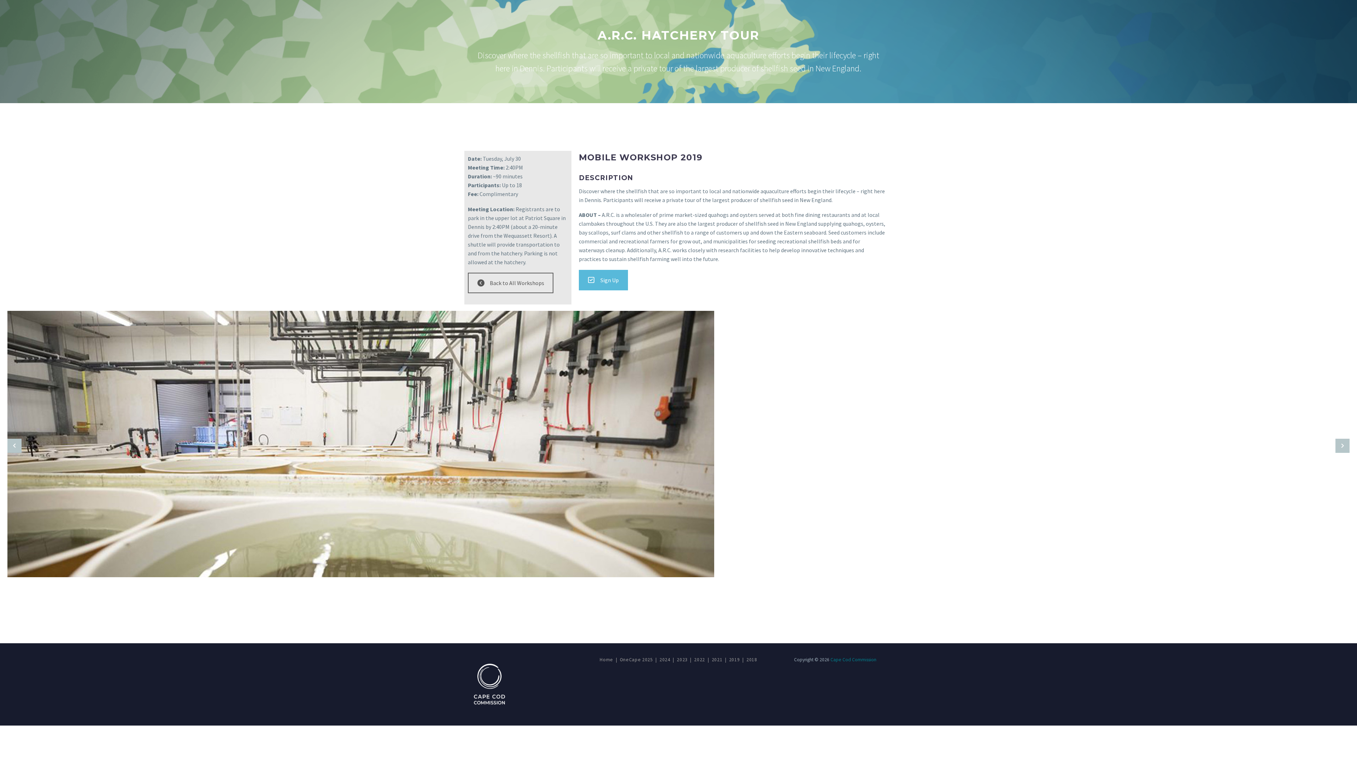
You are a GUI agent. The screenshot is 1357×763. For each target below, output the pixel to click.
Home (606, 660)
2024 (664, 660)
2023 (682, 660)
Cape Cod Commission (853, 660)
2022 (699, 660)
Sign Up (609, 280)
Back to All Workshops (517, 282)
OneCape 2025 (636, 660)
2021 (717, 660)
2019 (734, 660)
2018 (751, 660)
